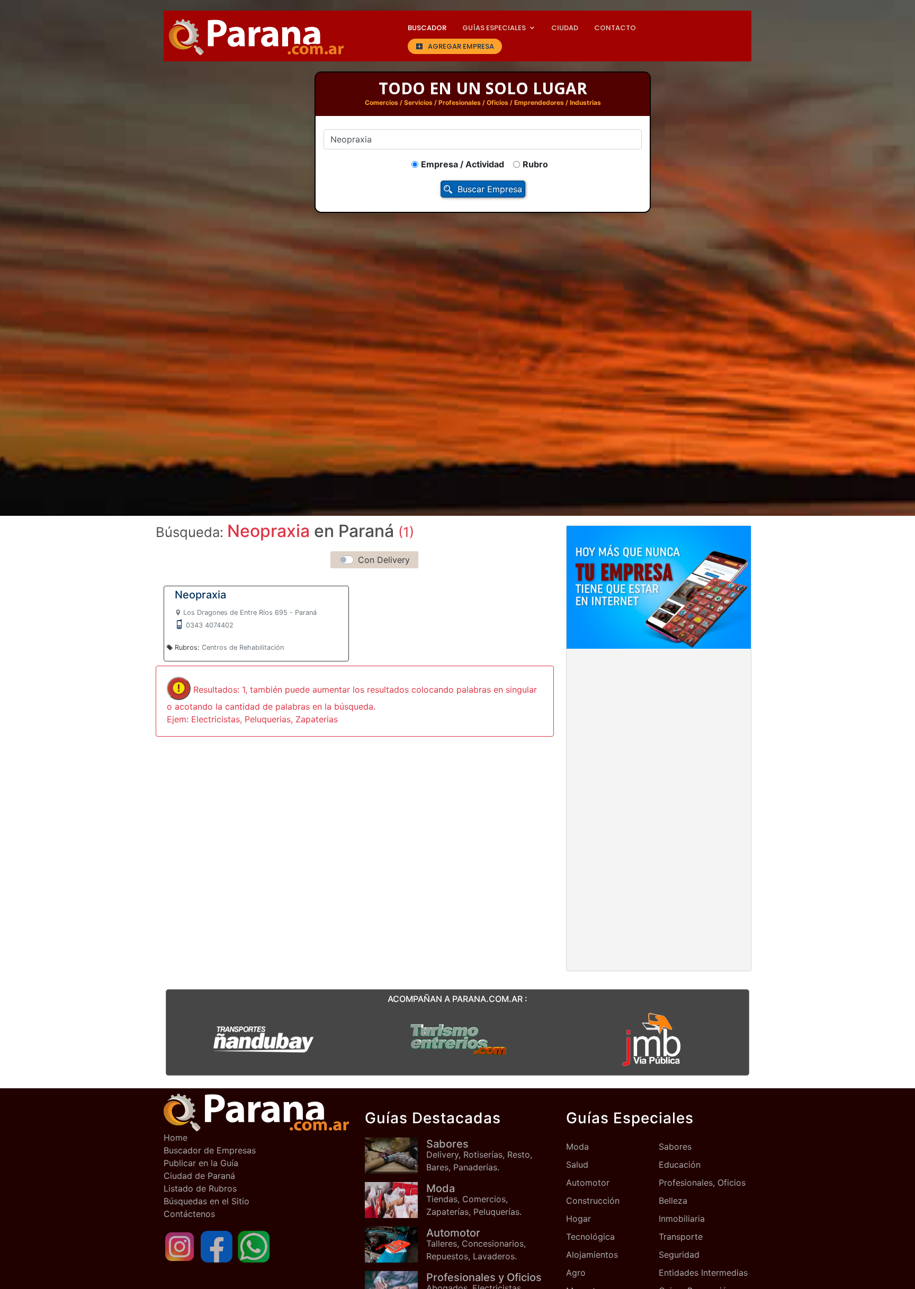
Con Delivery (384, 559)
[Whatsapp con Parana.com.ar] (254, 1246)
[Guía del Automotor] (395, 1244)
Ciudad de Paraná (199, 1175)
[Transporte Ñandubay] (263, 1038)
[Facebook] (216, 1246)
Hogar (578, 1218)
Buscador (427, 28)
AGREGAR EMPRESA (461, 46)
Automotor (587, 1182)
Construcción (593, 1200)
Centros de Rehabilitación (243, 647)
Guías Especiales (494, 28)
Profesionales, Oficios (702, 1182)
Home (175, 1137)
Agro (576, 1272)
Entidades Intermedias (703, 1272)
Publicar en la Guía (201, 1163)
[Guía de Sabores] (395, 1155)
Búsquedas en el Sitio (206, 1201)
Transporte (681, 1236)
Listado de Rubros (200, 1188)
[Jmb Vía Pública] (652, 1038)
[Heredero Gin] (457, 1038)
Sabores (675, 1146)
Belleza (673, 1200)
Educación (680, 1164)
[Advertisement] (659, 735)
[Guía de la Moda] (395, 1200)
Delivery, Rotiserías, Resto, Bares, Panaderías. (479, 1155)
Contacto (615, 28)
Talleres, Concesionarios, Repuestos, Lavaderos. (476, 1244)
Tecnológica (590, 1236)
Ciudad (564, 28)
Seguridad (679, 1254)
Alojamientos (592, 1254)
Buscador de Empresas (210, 1150)
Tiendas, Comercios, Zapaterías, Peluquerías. (474, 1199)
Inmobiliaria (682, 1218)
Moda (577, 1146)
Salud (577, 1164)
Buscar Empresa (489, 189)
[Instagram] (179, 1246)
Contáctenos (189, 1214)
